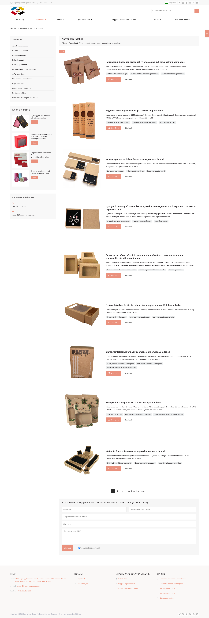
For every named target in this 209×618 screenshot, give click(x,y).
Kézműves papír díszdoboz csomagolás (152, 270)
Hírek (59, 20)
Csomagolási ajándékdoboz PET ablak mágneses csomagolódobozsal (41, 136)
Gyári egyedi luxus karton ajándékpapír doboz (40, 117)
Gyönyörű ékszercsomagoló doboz (118, 221)
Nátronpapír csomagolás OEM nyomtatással (168, 414)
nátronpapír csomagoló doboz (139, 317)
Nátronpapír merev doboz (115, 171)
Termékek (40, 20)
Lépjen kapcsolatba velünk (124, 20)
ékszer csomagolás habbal (156, 171)
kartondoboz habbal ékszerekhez (170, 463)
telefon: (13, 591)
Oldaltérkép (122, 579)
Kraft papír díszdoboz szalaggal (117, 74)
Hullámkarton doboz (20, 51)
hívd (13, 574)
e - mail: (13, 586)
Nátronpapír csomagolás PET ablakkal (138, 414)
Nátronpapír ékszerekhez (135, 171)
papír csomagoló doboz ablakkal (163, 317)
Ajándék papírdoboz (20, 46)
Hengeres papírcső (19, 55)
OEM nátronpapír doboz (167, 122)
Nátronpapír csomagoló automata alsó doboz (121, 367)
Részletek (128, 79)
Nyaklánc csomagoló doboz (142, 221)
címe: (12, 579)
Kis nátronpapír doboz (176, 270)
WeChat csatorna (182, 20)
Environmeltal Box (19, 93)
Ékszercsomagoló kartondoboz (145, 463)
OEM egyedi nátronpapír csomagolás (149, 364)
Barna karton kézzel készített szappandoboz (121, 270)
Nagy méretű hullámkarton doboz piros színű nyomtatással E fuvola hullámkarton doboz (41, 155)
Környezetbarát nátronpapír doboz (173, 74)
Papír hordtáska (18, 83)
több (34, 122)
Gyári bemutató (83, 20)
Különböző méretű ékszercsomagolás (119, 463)
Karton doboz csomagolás (22, 88)
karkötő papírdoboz (161, 221)
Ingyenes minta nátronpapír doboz (118, 122)
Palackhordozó (18, 60)
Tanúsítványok (82, 584)
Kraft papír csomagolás (114, 414)
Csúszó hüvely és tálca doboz (116, 317)
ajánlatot (67, 548)
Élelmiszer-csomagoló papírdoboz (25, 98)
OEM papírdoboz (18, 74)
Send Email (113, 79)
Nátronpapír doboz (19, 65)
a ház (13, 28)
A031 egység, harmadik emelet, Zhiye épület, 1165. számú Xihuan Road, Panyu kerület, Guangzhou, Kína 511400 (40, 580)
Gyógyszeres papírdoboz (22, 79)
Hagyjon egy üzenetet (126, 584)
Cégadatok (81, 579)
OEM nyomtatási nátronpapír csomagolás (120, 364)
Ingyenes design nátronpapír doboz (144, 122)
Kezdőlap (20, 20)
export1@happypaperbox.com (24, 3)
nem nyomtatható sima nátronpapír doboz (144, 74)
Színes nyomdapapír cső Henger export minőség (40, 172)
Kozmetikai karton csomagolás (24, 69)
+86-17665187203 (45, 3)
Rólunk (156, 20)
